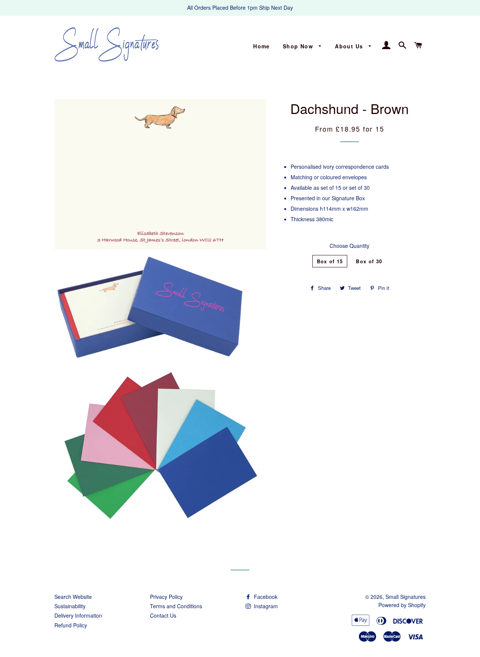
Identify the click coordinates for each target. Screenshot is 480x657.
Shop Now (299, 46)
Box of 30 (369, 261)
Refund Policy (70, 625)
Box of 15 (330, 261)
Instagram (265, 606)
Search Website (73, 596)
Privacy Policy (166, 596)
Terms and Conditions (176, 606)
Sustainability (70, 606)
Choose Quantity (349, 245)
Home (261, 46)
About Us (350, 46)
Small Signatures (406, 596)
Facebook (265, 596)
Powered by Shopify (402, 605)
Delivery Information (78, 615)
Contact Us (163, 615)
